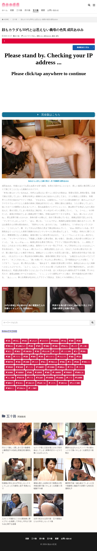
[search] (92, 322)
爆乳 (79, 341)
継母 (34, 356)
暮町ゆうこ (11, 388)
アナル (71, 367)
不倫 (64, 341)
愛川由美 (20, 367)
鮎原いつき (42, 383)
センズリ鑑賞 (76, 383)
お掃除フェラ (21, 346)
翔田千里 (10, 362)
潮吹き (18, 351)
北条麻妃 (60, 377)
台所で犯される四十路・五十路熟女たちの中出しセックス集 (48, 520)
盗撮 (9, 356)
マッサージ (51, 356)
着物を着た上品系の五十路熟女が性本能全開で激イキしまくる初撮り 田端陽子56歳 (48, 485)
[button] (48, 399)
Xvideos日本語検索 (9, 331)
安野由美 (10, 367)
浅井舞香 (10, 372)
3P (76, 351)
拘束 (19, 362)
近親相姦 (55, 341)
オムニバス (62, 356)
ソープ (70, 377)
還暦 (43, 10)
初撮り (56, 346)
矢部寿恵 (50, 377)
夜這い (84, 351)
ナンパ (56, 351)
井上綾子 (40, 377)
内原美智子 (21, 372)
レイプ (75, 346)
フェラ (36, 362)
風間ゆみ (62, 367)
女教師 (27, 362)
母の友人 (20, 383)
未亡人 (9, 351)
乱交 (79, 356)
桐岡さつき (80, 372)
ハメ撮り (84, 346)
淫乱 (38, 351)
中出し (33, 36)
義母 (53, 36)
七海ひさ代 (31, 383)
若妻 (12, 10)
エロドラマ (27, 36)
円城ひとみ (54, 362)
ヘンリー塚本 (67, 351)
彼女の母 (21, 377)
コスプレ (53, 383)
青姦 (63, 362)
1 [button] (4, 41)
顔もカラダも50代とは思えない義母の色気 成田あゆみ (39, 19)
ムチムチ (34, 341)
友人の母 (46, 351)
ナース (31, 377)
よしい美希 (11, 377)
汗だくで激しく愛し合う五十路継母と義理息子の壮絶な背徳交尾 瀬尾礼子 (16, 450)
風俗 (77, 362)
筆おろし (65, 346)
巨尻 (25, 341)
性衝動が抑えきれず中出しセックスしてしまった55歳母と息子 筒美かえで (16, 485)
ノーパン (30, 367)
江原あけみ (22, 388)
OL (70, 362)
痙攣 (72, 341)
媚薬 (30, 372)
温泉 (26, 356)
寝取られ (40, 36)
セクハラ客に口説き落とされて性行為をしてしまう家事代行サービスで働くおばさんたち (48, 450)
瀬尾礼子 (10, 383)
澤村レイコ (87, 362)
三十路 (19, 10)
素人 (44, 362)
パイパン (17, 356)
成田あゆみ (47, 36)
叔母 (42, 356)
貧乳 (57, 36)
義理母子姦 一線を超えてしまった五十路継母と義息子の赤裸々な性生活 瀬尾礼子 (79, 485)
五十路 (36, 10)
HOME (6, 19)
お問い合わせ (53, 10)
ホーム (5, 10)
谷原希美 (39, 372)
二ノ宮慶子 (33, 388)
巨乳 (9, 341)
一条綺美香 (57, 372)
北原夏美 (79, 377)
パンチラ (80, 367)
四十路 (27, 10)
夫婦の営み (28, 351)
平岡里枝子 (69, 372)
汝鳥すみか (64, 383)
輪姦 (72, 356)
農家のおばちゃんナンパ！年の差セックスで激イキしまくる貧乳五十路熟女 (79, 450)
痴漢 (48, 372)
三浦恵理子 (41, 367)
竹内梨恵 (51, 367)
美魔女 (47, 346)
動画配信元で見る (83, 47)
